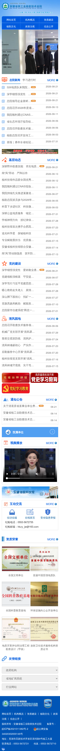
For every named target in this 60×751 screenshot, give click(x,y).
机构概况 (30, 19)
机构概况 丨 (20, 713)
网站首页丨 (8, 713)
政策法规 (30, 26)
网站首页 (11, 19)
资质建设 (48, 19)
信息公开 (48, 26)
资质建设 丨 (33, 713)
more (51, 80)
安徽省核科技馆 (24, 492)
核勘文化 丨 (46, 713)
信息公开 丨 (16, 718)
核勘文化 (11, 26)
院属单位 (18, 432)
